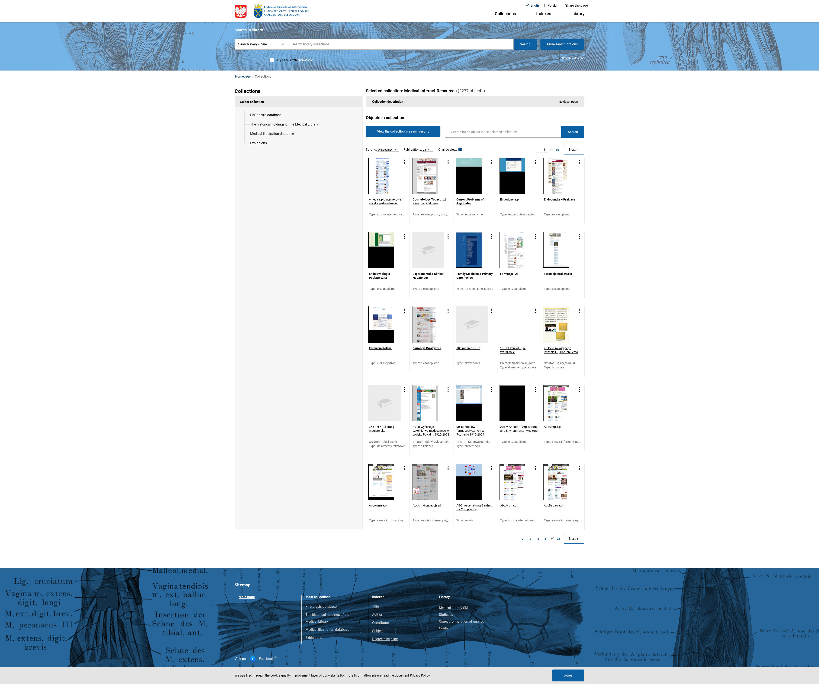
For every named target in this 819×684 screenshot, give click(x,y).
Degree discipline (385, 639)
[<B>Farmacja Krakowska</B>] (559, 250)
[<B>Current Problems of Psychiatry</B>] (472, 176)
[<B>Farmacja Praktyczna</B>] (428, 324)
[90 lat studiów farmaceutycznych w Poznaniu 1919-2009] (472, 403)
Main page (247, 597)
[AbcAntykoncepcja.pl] (428, 482)
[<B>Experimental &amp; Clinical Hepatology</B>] (428, 250)
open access (305, 60)
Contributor (380, 623)
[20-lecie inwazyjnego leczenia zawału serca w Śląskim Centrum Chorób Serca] (559, 324)
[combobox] (401, 44)
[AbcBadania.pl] (559, 482)
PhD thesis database (321, 607)
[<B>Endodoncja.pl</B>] (516, 176)
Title (375, 607)
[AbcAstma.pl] (516, 482)
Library (578, 13)
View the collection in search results (403, 131)
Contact (445, 628)
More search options (562, 44)
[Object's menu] (404, 162)
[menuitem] (265, 115)
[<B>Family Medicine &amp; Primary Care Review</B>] (472, 250)
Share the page (576, 5)
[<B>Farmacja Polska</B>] (384, 324)
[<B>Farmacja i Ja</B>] (516, 250)
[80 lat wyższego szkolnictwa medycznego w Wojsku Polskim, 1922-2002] (428, 403)
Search (525, 44)
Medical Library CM (453, 608)
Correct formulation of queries (461, 621)
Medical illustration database (327, 630)
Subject (377, 631)
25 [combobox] (424, 149)
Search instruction (573, 58)
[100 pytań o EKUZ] (472, 324)
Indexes (543, 13)
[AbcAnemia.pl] (384, 482)
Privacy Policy (420, 675)
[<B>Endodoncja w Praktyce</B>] (559, 176)
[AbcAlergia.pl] (559, 403)
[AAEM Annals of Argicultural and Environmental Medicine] (516, 403)
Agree (568, 675)
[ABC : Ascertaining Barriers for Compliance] (472, 482)
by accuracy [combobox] (385, 149)
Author (377, 615)
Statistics (446, 615)
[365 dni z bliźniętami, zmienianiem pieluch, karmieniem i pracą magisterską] (384, 403)
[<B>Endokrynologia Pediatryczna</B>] (384, 250)
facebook (266, 659)
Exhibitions (313, 638)
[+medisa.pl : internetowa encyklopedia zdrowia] (384, 176)
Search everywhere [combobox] (252, 44)
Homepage (243, 76)
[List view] (459, 149)
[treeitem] (298, 115)
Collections (505, 13)
